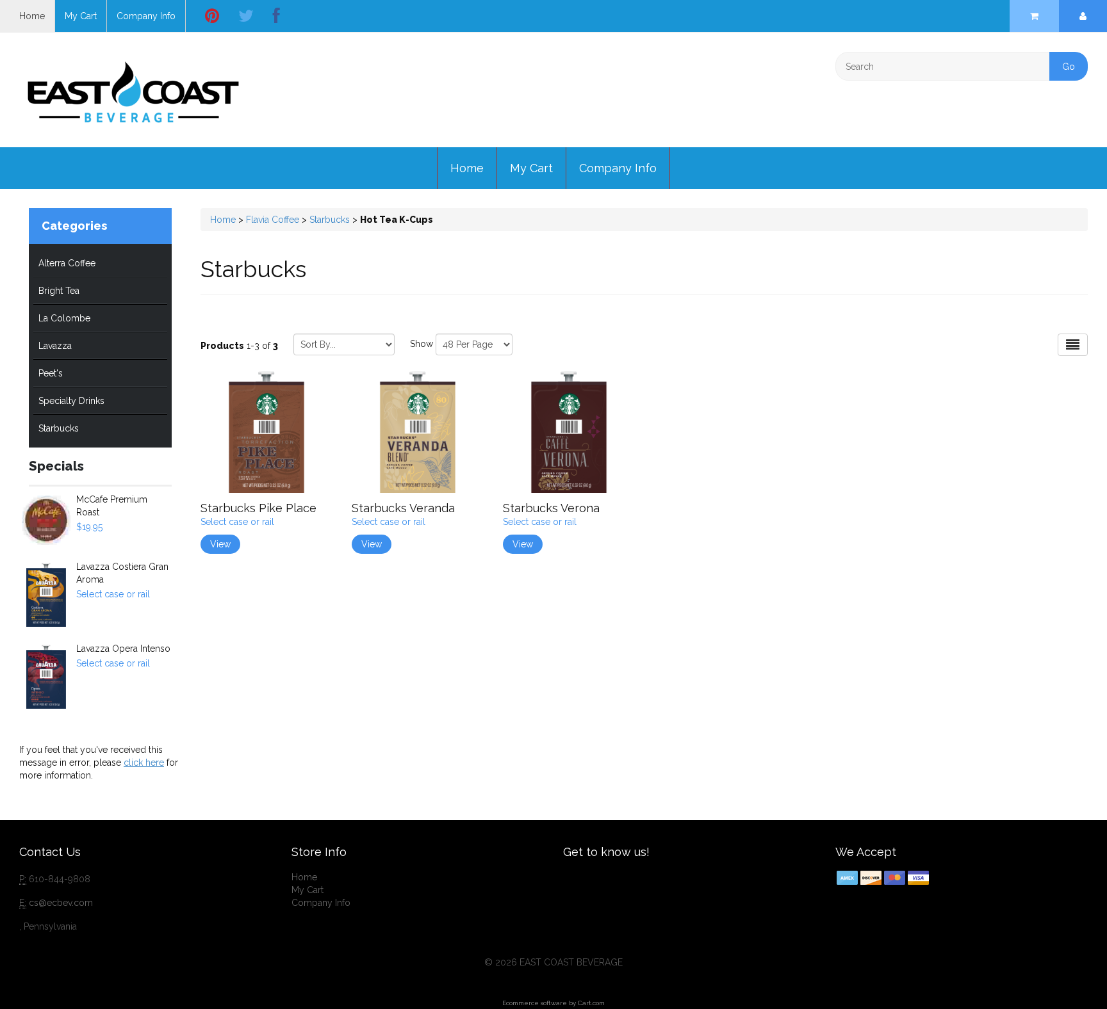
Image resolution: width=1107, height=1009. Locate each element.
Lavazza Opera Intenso (123, 648)
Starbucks (58, 428)
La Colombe (64, 318)
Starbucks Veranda (403, 508)
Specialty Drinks (71, 401)
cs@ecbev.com (61, 903)
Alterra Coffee (66, 263)
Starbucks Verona (551, 508)
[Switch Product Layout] (1073, 345)
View (220, 544)
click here (144, 762)
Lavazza (55, 346)
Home (32, 16)
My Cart (81, 16)
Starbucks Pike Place (258, 508)
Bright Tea (58, 291)
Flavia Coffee (274, 219)
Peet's (50, 373)
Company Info (146, 16)
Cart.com (591, 1002)
